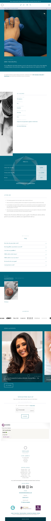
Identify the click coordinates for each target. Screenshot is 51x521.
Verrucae (6, 301)
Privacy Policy (32, 405)
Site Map (38, 513)
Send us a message (26, 502)
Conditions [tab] (9, 278)
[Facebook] (19, 487)
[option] (11, 292)
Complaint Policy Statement (31, 513)
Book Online (25, 519)
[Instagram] (23, 487)
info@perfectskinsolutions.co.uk (25, 492)
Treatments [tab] (19, 278)
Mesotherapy (6, 76)
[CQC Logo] (6, 426)
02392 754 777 (25, 497)
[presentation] (25, 410)
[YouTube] (27, 487)
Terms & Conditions (23, 513)
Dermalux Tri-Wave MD (39, 74)
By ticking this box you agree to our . (26, 405)
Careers (12, 513)
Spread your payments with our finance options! (25, 183)
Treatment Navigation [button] (11, 8)
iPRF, (34, 74)
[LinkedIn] (31, 487)
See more (9, 385)
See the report (6, 436)
